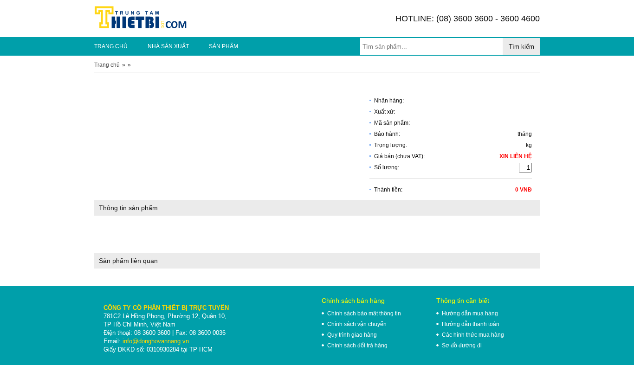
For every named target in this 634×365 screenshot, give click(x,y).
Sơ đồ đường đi (462, 345)
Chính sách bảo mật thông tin (364, 313)
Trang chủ (107, 65)
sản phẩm (223, 46)
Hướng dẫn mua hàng (470, 313)
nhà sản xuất (168, 46)
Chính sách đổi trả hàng (357, 345)
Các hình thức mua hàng (473, 335)
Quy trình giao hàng (352, 335)
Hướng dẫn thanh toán (470, 324)
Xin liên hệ (515, 156)
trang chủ (111, 46)
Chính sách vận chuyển (357, 324)
